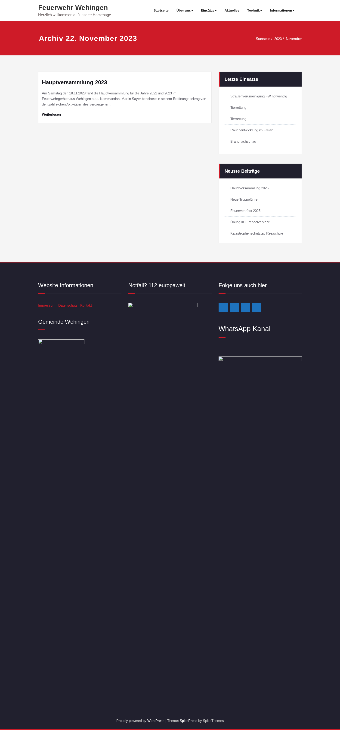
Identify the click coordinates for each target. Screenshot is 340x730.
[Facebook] (223, 307)
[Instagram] (234, 307)
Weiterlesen (51, 114)
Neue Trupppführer (244, 199)
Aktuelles (232, 10)
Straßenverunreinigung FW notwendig (258, 96)
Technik (253, 10)
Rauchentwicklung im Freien (251, 130)
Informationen (281, 10)
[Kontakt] (245, 307)
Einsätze (207, 10)
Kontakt (86, 305)
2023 (278, 39)
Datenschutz (67, 305)
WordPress (155, 721)
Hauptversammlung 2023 (74, 82)
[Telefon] (256, 307)
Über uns (183, 10)
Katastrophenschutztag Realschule (256, 233)
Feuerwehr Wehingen (73, 7)
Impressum (47, 305)
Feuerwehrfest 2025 (245, 211)
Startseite (161, 10)
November (294, 39)
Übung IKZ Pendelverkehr (249, 222)
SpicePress (188, 721)
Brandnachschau (243, 141)
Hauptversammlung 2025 (249, 188)
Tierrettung (238, 107)
